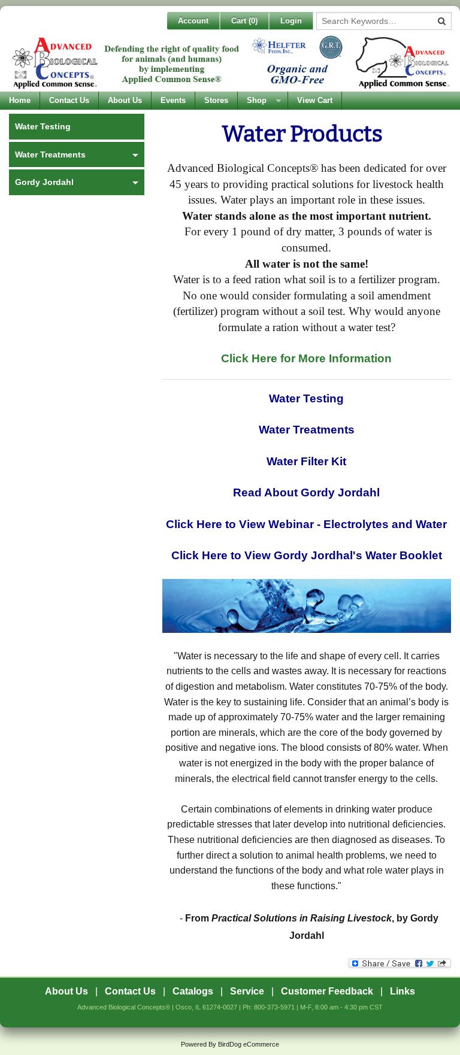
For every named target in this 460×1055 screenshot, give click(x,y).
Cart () (244, 20)
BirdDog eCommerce (248, 1044)
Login (291, 20)
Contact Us (69, 100)
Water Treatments (307, 429)
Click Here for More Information (306, 358)
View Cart (314, 100)
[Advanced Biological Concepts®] (230, 62)
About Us (125, 100)
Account (193, 20)
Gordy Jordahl (44, 182)
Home (20, 100)
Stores (216, 100)
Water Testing (306, 398)
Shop (257, 100)
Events (173, 100)
